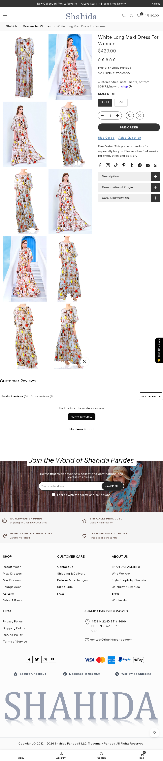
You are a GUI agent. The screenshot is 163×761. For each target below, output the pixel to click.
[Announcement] (81, 3)
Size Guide (106, 137)
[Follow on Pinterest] (52, 659)
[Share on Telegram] (140, 165)
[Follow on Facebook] (29, 659)
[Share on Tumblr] (132, 165)
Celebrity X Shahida (126, 587)
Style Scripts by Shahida (129, 580)
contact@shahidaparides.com (111, 639)
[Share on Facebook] (100, 165)
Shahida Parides (119, 67)
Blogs (116, 593)
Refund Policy (13, 635)
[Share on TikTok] (116, 165)
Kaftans (8, 593)
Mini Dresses (11, 580)
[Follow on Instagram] (44, 659)
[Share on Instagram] (108, 165)
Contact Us (65, 567)
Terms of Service (15, 641)
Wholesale (119, 600)
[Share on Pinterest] (124, 165)
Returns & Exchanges (72, 580)
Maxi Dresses (12, 573)
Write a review (81, 417)
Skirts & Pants (12, 600)
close (8, 3)
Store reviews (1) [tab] (42, 396)
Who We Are (121, 573)
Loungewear (12, 587)
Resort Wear (12, 567)
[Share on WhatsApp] (156, 165)
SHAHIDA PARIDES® (126, 567)
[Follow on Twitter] (37, 659)
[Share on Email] (148, 165)
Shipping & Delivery (71, 573)
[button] (107, 59)
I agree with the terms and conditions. (84, 495)
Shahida (12, 26)
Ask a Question (129, 137)
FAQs (60, 593)
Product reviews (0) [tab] (15, 396)
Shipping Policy (14, 628)
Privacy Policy (13, 621)
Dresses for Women (37, 26)
